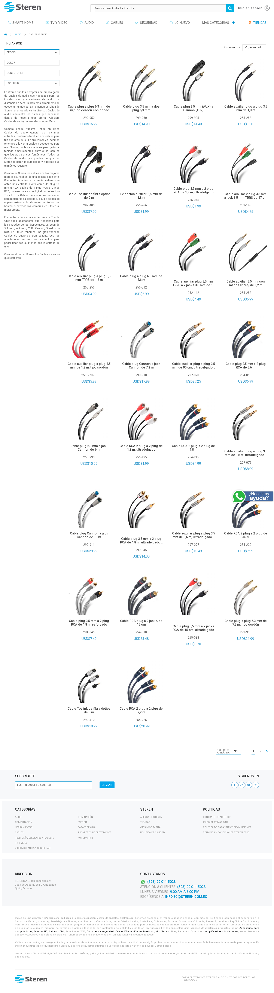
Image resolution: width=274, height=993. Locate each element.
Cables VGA (122, 931)
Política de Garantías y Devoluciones (227, 827)
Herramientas (24, 827)
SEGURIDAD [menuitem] (147, 22)
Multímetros (231, 931)
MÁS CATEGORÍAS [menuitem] (215, 22)
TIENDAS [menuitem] (259, 22)
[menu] (137, 22)
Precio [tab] (11, 52)
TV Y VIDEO (21, 843)
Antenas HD (40, 931)
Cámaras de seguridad (100, 931)
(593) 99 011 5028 (161, 881)
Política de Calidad (152, 832)
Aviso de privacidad (215, 822)
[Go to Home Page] (5, 35)
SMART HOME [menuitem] (22, 22)
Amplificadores (214, 931)
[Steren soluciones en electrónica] (22, 7)
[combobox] (164, 8)
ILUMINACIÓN (85, 817)
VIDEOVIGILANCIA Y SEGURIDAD (33, 848)
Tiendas (145, 822)
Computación (23, 822)
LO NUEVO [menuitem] (181, 22)
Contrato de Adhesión (217, 817)
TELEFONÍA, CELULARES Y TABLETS (34, 838)
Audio (18, 817)
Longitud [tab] (13, 83)
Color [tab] (11, 63)
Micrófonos (162, 931)
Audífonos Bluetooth (142, 931)
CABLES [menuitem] (116, 22)
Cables (19, 832)
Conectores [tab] (15, 73)
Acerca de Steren (151, 817)
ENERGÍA (82, 822)
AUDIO (18, 34)
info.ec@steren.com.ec (186, 896)
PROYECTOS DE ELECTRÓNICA (94, 832)
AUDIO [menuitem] (88, 22)
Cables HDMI (56, 931)
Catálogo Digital (151, 827)
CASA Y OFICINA (86, 827)
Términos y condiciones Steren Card (226, 832)
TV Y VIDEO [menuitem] (58, 22)
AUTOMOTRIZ (85, 838)
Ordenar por (232, 47)
